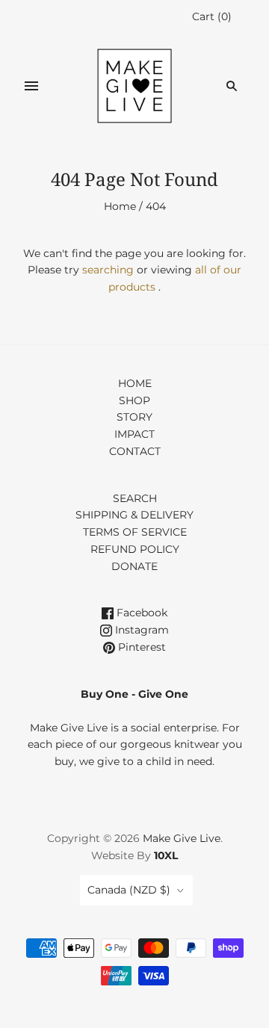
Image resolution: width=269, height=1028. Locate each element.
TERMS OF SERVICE (135, 532)
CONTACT (135, 451)
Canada (128, 890)
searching (108, 269)
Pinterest (140, 647)
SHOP (134, 400)
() (212, 16)
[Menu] (31, 86)
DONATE (134, 566)
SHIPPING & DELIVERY (134, 514)
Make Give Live (181, 838)
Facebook (140, 612)
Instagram (140, 630)
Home (120, 206)
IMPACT (134, 434)
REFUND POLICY (134, 549)
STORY (134, 417)
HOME (135, 383)
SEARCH (135, 498)
